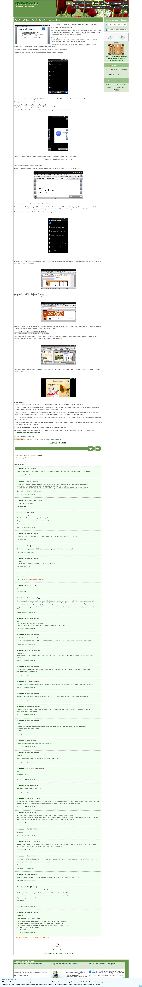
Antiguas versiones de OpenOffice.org (64, 964)
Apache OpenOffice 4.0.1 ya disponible (102, 964)
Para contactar (120, 87)
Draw (101, 3)
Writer (75, 3)
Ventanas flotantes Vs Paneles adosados (28, 964)
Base (95, 3)
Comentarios (123, 69)
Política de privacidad (121, 84)
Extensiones (116, 3)
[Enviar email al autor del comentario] (39, 598)
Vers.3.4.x (26, 455)
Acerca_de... (109, 84)
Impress (88, 3)
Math (107, 3)
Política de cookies (94, 984)
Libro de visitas (77, 7)
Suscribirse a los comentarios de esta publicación (58, 953)
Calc (82, 3)
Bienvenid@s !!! (120, 7)
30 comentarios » (29, 458)
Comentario (20, 468)
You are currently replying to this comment (34, 579)
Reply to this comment (30, 474)
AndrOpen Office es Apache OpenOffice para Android (37, 20)
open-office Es (26, 3)
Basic (125, 3)
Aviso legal (108, 87)
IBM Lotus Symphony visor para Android (27, 432)
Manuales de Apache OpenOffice (99, 7)
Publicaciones (114, 69)
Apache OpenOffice (36, 455)
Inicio (69, 3)
